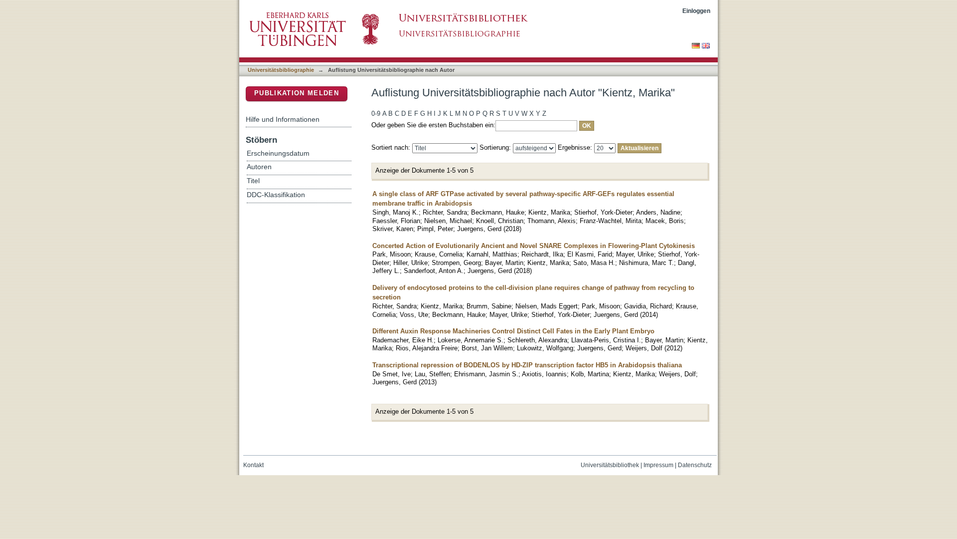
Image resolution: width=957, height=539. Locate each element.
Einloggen (696, 10)
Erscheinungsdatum (278, 153)
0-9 (375, 113)
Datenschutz (695, 465)
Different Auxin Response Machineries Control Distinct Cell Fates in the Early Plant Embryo (513, 331)
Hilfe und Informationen (282, 119)
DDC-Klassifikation (276, 195)
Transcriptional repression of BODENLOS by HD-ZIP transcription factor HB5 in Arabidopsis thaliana (527, 365)
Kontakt (253, 465)
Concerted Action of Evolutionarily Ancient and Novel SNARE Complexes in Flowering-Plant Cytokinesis (533, 246)
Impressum (658, 465)
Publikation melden (296, 93)
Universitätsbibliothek (610, 465)
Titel (253, 181)
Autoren (259, 167)
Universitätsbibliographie (281, 70)
